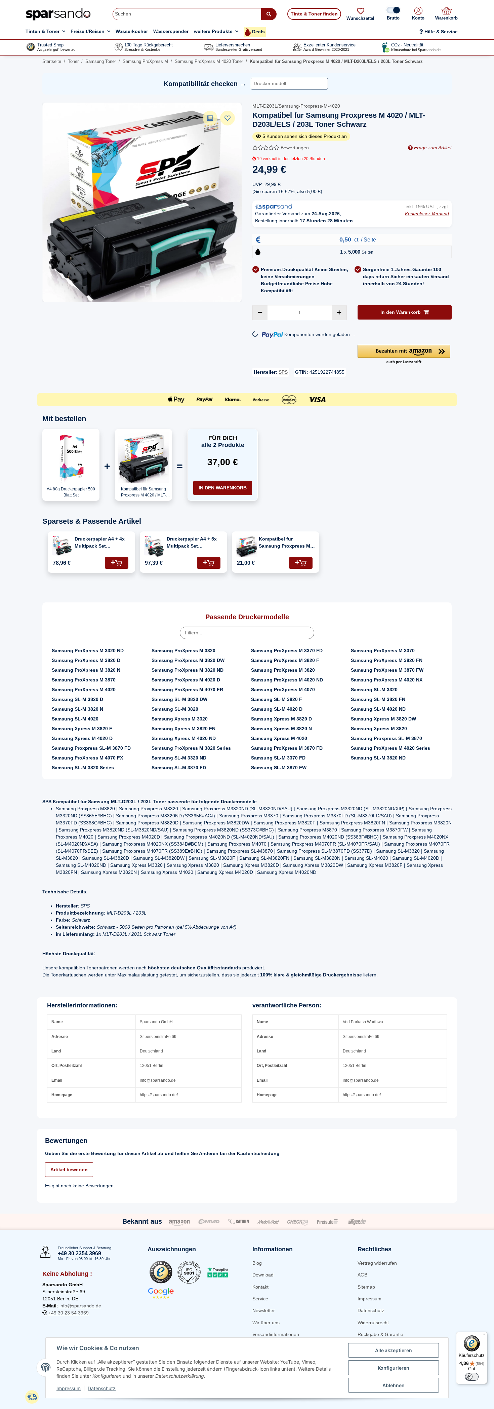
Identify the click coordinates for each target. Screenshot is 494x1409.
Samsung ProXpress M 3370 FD (287, 650)
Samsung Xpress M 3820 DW (383, 718)
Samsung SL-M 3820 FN (378, 699)
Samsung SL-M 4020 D (276, 709)
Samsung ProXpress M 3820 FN (386, 660)
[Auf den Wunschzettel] (227, 118)
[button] (418, 14)
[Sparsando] (58, 14)
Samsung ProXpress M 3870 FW (387, 670)
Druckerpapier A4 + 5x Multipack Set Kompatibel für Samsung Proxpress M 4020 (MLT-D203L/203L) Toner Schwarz (193, 543)
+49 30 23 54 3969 (68, 1312)
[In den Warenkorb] (116, 563)
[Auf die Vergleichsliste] (210, 118)
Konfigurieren (393, 1368)
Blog (257, 1263)
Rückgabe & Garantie (380, 1334)
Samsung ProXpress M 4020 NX (386, 679)
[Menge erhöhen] (339, 312)
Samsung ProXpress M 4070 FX (87, 758)
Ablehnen (393, 1385)
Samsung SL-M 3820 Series (83, 767)
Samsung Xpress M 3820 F (82, 728)
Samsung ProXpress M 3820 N (86, 670)
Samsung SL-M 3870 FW (278, 767)
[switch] (472, 1377)
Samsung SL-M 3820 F (276, 699)
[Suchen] (269, 14)
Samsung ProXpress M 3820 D (86, 660)
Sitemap (366, 1287)
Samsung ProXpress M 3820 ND (187, 670)
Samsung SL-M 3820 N (77, 709)
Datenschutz (371, 1310)
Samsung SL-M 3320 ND (179, 758)
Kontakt (260, 1287)
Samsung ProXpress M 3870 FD (287, 748)
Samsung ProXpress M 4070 (283, 689)
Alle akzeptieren (393, 1350)
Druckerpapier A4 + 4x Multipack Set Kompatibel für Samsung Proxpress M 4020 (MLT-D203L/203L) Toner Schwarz (101, 543)
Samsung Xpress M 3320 (180, 718)
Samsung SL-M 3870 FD (179, 767)
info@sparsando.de (80, 1305)
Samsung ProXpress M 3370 (383, 650)
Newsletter (263, 1310)
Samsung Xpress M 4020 (279, 738)
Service (260, 1298)
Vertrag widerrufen (377, 1263)
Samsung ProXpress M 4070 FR (187, 689)
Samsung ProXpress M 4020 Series (390, 748)
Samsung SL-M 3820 (175, 709)
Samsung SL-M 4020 (75, 718)
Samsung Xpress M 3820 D (281, 718)
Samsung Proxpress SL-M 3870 (386, 738)
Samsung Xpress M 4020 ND (184, 738)
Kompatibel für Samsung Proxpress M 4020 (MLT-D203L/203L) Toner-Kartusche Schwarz (285, 543)
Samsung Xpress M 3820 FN (183, 728)
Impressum (369, 1298)
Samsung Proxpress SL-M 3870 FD (91, 748)
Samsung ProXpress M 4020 (84, 689)
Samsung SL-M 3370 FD (278, 758)
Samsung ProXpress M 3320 (183, 650)
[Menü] (483, 1336)
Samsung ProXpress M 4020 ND (287, 679)
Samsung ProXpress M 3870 (84, 679)
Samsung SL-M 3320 (374, 689)
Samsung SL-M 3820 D (77, 699)
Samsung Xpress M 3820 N (281, 728)
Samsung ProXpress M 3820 (283, 670)
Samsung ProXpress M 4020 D (186, 679)
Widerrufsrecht (373, 1322)
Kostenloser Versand (427, 213)
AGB (362, 1274)
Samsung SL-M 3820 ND (378, 758)
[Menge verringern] (260, 312)
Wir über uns (266, 1322)
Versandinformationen (275, 1334)
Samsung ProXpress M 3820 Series (191, 748)
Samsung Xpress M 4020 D (82, 738)
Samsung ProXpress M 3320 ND (88, 650)
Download (263, 1274)
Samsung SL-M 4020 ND (378, 709)
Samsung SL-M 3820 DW (179, 699)
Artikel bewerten (69, 1169)
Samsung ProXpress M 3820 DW (188, 660)
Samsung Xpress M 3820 (379, 728)
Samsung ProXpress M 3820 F (285, 660)
